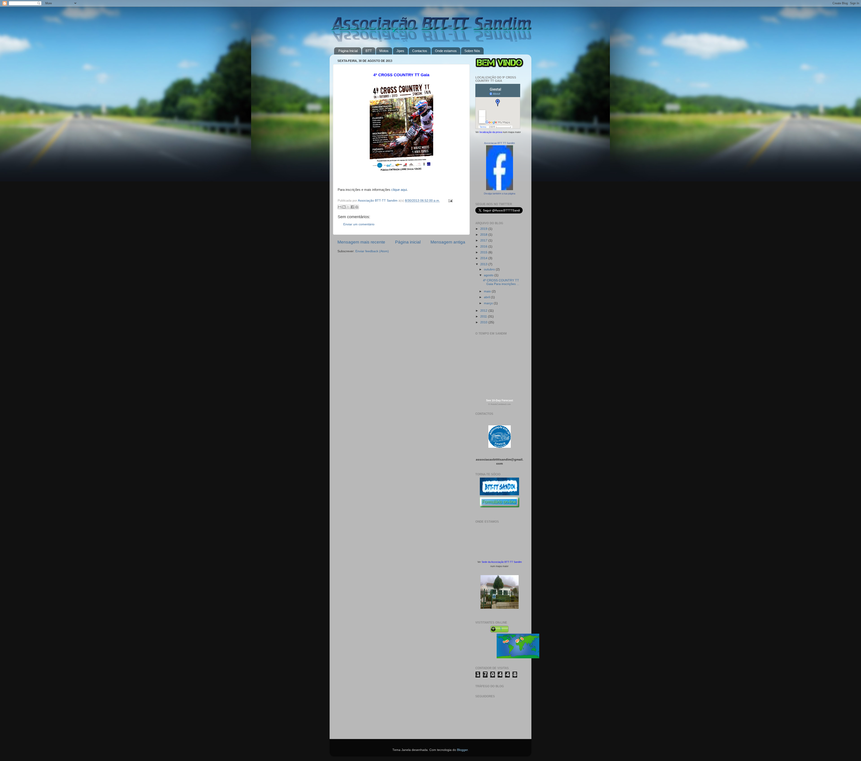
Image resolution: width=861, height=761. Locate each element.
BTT (368, 51)
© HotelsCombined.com (499, 404)
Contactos (419, 51)
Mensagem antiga (447, 242)
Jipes (400, 51)
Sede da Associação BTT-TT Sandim (502, 562)
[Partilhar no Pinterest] (356, 207)
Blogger (462, 750)
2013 (484, 264)
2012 (484, 310)
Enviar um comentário (358, 224)
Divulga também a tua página (499, 193)
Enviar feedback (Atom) (372, 251)
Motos (384, 51)
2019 (484, 228)
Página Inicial (348, 51)
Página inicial (408, 242)
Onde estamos (446, 51)
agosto (489, 275)
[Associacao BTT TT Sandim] (499, 189)
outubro (490, 269)
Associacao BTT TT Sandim (499, 143)
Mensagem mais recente (361, 242)
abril (487, 297)
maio (488, 291)
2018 (484, 234)
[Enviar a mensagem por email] (339, 207)
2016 (484, 246)
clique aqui (399, 189)
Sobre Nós (472, 51)
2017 (484, 240)
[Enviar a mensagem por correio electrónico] (449, 200)
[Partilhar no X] (348, 207)
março (489, 303)
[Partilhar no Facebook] (352, 207)
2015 (484, 252)
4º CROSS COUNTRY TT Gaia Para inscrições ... (501, 282)
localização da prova (491, 132)
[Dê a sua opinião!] (344, 207)
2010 (484, 322)
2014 (484, 258)
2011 (484, 316)
